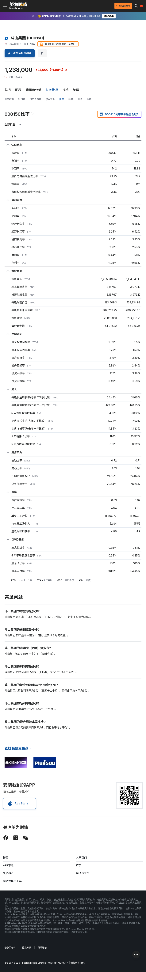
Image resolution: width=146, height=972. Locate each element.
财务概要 (9, 99)
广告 (78, 865)
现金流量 (50, 99)
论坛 (76, 90)
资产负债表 (35, 99)
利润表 (21, 99)
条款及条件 (10, 947)
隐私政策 (26, 947)
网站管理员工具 (12, 881)
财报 (80, 99)
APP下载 (8, 865)
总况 (8, 90)
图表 (18, 90)
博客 (5, 857)
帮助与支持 (82, 873)
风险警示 (42, 947)
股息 (70, 99)
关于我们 (81, 857)
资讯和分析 (33, 90)
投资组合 (8, 873)
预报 (89, 99)
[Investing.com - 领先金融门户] (18, 5)
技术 (65, 90)
